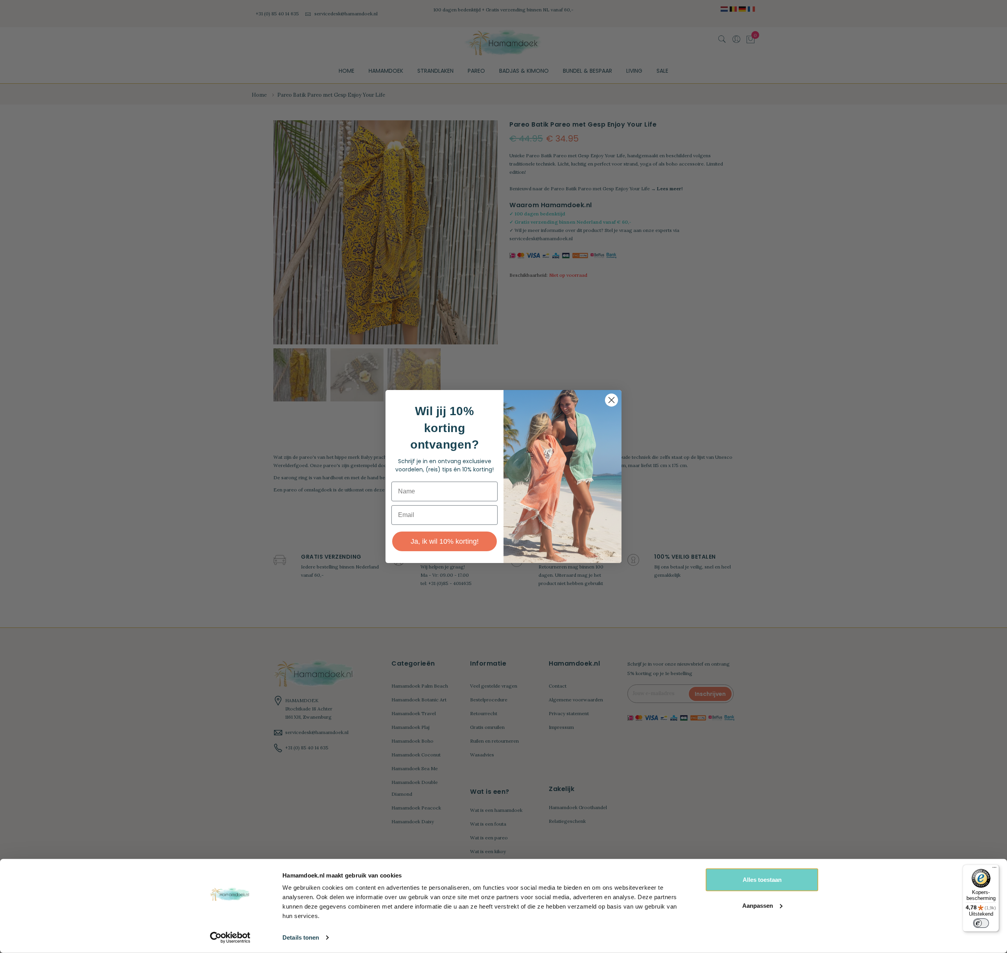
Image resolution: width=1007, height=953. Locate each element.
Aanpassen (757, 905)
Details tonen (300, 937)
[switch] (981, 923)
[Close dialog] (611, 400)
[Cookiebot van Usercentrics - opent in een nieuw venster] (230, 938)
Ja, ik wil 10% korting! (445, 541)
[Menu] (994, 869)
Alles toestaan (762, 879)
